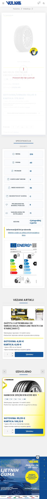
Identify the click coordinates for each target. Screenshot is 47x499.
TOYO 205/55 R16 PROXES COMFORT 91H (23, 396)
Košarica (39, 2)
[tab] (23, 140)
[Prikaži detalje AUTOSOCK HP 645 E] (24, 313)
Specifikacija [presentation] (23, 141)
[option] (23, 332)
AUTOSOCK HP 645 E (14, 323)
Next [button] (43, 372)
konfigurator (22, 332)
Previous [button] (4, 372)
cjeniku (28, 426)
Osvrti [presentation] (23, 146)
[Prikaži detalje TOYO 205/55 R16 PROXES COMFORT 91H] (23, 385)
